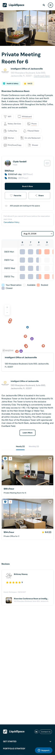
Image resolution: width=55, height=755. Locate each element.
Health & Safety (12, 84)
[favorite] (15, 195)
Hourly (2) (20, 446)
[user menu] (50, 5)
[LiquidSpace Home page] (13, 5)
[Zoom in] (7, 307)
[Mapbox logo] (8, 350)
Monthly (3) (34, 446)
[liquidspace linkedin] (36, 732)
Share (41, 195)
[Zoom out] (7, 312)
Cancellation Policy (11, 222)
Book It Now (27, 186)
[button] (53, 28)
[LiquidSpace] (14, 732)
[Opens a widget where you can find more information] (43, 750)
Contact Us (46, 732)
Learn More (27, 433)
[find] (43, 5)
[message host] (47, 163)
